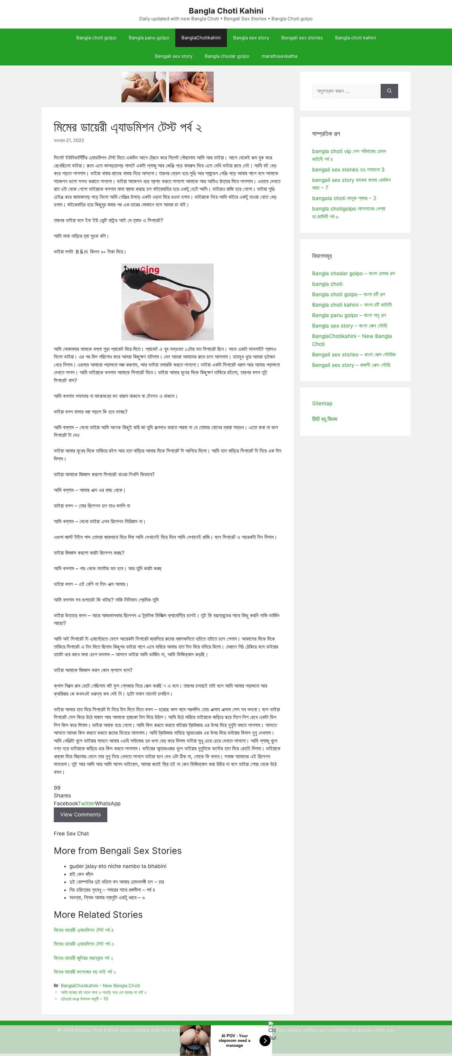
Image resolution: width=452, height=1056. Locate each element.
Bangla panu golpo (149, 38)
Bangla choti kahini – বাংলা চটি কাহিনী (352, 305)
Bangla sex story (251, 38)
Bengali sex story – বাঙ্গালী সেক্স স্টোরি (351, 365)
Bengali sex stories (302, 38)
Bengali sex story (173, 56)
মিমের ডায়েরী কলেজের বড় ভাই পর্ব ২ (85, 972)
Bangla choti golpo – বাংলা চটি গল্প (348, 294)
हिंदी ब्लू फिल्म (324, 419)
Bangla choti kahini (355, 38)
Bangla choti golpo (96, 38)
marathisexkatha (279, 56)
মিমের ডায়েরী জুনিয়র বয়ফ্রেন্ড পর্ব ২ (83, 958)
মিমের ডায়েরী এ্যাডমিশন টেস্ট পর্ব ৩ (84, 944)
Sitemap (322, 403)
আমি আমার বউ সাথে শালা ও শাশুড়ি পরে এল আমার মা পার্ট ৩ (103, 992)
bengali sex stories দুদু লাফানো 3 (348, 170)
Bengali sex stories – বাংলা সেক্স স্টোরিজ (354, 354)
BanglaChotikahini (201, 38)
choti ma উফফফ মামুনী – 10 (84, 998)
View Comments (80, 814)
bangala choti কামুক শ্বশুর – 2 (344, 198)
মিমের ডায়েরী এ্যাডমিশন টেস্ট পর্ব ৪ (84, 930)
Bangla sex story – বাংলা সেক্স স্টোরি (349, 326)
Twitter (86, 803)
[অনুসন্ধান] (389, 91)
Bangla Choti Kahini (226, 10)
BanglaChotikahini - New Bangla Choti (100, 985)
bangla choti (327, 284)
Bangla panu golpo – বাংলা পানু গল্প (349, 315)
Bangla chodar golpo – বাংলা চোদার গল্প (353, 273)
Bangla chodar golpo (227, 56)
